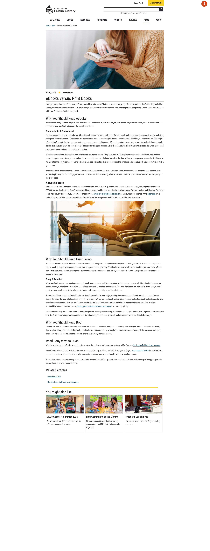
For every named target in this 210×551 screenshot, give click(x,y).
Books (70, 20)
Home (47, 26)
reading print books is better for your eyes (94, 306)
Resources (85, 20)
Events (144, 13)
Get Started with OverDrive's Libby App (63, 382)
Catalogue (126, 13)
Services (133, 20)
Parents (118, 20)
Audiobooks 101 (54, 376)
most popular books (140, 350)
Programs (102, 20)
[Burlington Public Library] (60, 11)
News (146, 20)
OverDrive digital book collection (107, 194)
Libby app (151, 194)
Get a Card (138, 3)
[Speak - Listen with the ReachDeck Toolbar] (204, 4)
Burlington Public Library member (146, 345)
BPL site (136, 13)
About (159, 20)
